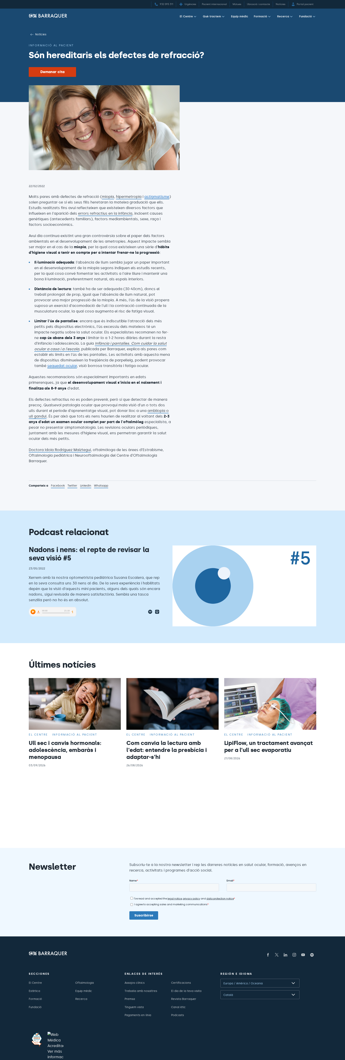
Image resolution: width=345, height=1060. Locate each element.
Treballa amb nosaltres (141, 991)
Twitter (72, 486)
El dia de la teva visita (186, 991)
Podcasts (177, 1015)
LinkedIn (85, 486)
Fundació (305, 16)
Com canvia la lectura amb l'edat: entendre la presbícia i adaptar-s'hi (166, 750)
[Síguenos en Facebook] (268, 954)
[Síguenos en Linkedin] (285, 954)
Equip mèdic (239, 16)
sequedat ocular (62, 366)
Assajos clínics (135, 983)
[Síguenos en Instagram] (294, 954)
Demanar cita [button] (52, 72)
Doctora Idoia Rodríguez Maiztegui (60, 450)
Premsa (130, 999)
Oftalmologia (84, 983)
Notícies (40, 34)
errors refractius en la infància (105, 213)
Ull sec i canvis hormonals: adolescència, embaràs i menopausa (65, 750)
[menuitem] (188, 17)
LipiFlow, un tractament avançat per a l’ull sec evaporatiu (268, 746)
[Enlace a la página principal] (48, 16)
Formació (260, 16)
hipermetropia (129, 196)
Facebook (58, 486)
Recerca (283, 16)
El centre (38, 734)
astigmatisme (156, 196)
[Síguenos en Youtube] (303, 954)
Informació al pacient (51, 45)
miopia (108, 196)
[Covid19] (37, 1040)
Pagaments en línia (138, 1015)
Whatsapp (101, 486)
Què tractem (212, 16)
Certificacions (181, 983)
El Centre (186, 16)
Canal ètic (178, 1007)
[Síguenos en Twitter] (276, 954)
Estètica (34, 991)
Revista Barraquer (183, 999)
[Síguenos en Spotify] (311, 954)
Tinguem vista (134, 1007)
